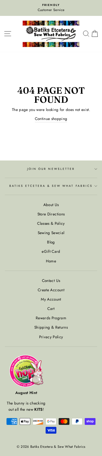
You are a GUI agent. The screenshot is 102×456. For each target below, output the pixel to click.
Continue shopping (51, 118)
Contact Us (51, 280)
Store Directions (51, 214)
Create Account (51, 290)
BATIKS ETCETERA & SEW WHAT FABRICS (51, 186)
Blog (51, 242)
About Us (51, 204)
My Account (51, 299)
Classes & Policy (51, 223)
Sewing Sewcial (51, 233)
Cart (50, 308)
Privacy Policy (51, 337)
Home (51, 261)
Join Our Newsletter (51, 169)
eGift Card (51, 251)
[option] (51, 8)
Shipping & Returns (51, 327)
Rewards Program (51, 318)
